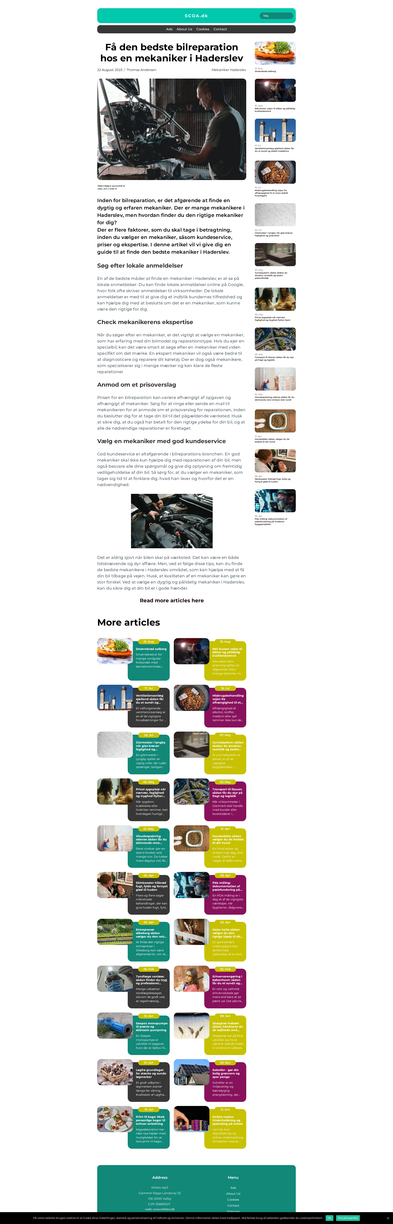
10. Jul (149, 1109)
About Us (184, 29)
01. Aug (148, 641)
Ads (169, 29)
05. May (148, 782)
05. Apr (225, 875)
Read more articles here (172, 600)
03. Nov (225, 1062)
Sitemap (233, 1211)
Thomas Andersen (141, 70)
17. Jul (149, 688)
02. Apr (149, 922)
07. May (225, 735)
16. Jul (225, 688)
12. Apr (225, 829)
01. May (148, 829)
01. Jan (149, 1062)
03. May (225, 782)
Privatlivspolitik (348, 1217)
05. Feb (148, 969)
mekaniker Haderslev (229, 70)
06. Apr (148, 875)
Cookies (202, 29)
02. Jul (148, 735)
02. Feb (225, 969)
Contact (220, 29)
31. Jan (149, 1016)
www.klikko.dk (164, 1209)
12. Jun (225, 1109)
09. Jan (225, 1016)
